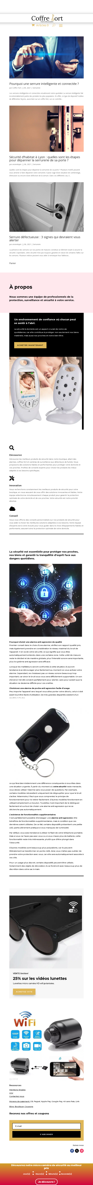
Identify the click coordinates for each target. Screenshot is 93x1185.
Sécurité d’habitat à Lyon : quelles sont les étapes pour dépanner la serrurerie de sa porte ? (44, 158)
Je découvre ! (46, 1182)
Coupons (29, 1106)
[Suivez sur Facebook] (72, 1151)
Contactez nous (16, 1096)
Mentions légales (17, 1090)
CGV (11, 1093)
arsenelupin (16, 164)
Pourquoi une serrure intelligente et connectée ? (44, 83)
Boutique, (20, 1106)
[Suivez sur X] (77, 1151)
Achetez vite (24, 992)
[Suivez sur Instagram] (82, 1151)
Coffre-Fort (16, 88)
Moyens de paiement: (19, 1101)
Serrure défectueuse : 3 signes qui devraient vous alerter (44, 238)
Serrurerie (36, 88)
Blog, (12, 1106)
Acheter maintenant (30, 345)
